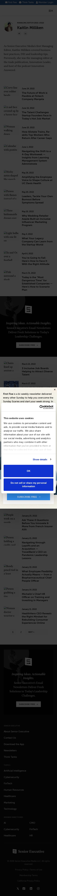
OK (28, 471)
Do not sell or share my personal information (29, 484)
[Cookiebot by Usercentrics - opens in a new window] (40, 407)
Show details (40, 459)
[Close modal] (54, 389)
